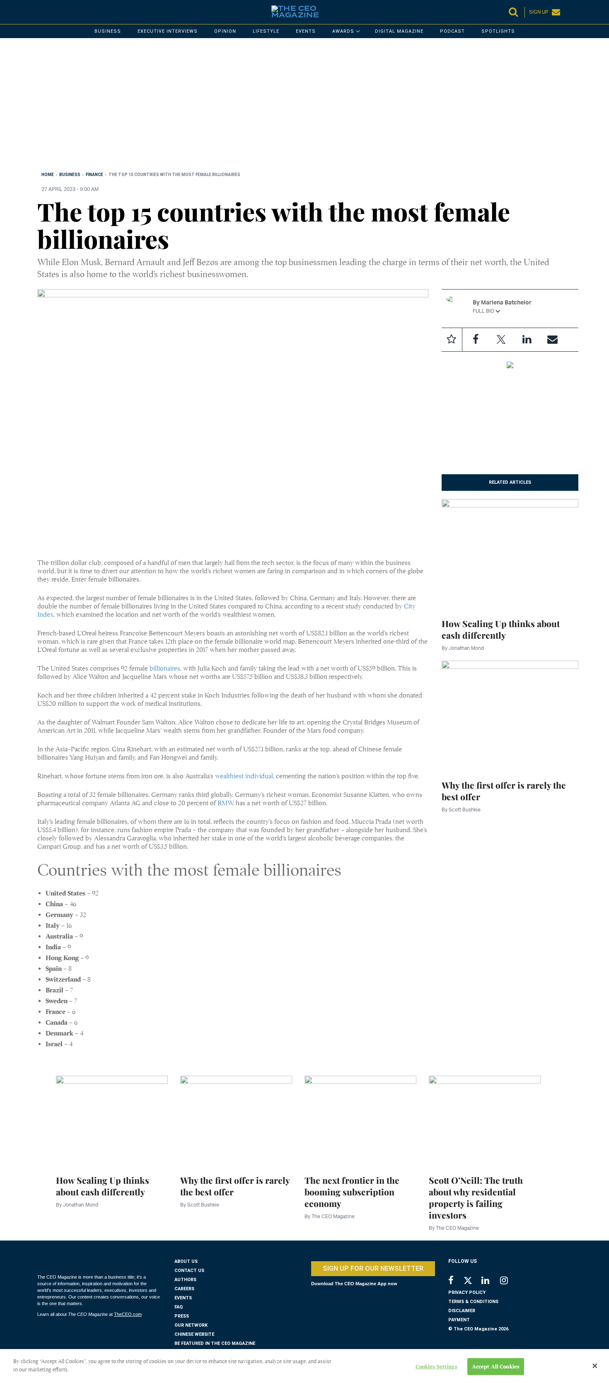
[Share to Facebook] (475, 339)
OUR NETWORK (191, 1325)
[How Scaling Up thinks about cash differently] (510, 553)
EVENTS (183, 1298)
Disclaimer (461, 1310)
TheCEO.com (128, 1314)
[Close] (594, 1366)
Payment (459, 1320)
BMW (225, 803)
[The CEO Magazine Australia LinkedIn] (490, 1281)
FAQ (178, 1307)
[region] (285, 106)
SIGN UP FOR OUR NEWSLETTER (373, 1268)
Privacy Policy (467, 1292)
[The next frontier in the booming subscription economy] (360, 1120)
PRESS (181, 1316)
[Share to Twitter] (501, 339)
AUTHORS (185, 1279)
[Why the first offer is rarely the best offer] (510, 715)
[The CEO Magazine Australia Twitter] (472, 1282)
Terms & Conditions (473, 1301)
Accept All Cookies (496, 1366)
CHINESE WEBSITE (194, 1334)
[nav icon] (41, 12)
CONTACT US (189, 1270)
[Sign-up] (552, 339)
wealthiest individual (244, 776)
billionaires (165, 668)
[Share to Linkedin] (527, 339)
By (463, 648)
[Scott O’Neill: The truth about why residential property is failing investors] (485, 1120)
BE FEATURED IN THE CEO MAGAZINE (214, 1343)
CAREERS (184, 1288)
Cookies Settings (436, 1366)
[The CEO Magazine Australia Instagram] (509, 1281)
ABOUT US (186, 1261)
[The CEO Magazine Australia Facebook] (455, 1281)
